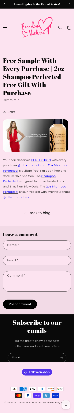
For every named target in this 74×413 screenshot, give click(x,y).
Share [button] (12, 112)
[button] (5, 27)
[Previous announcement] (4, 4)
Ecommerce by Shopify (56, 403)
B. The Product (23, 403)
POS (34, 403)
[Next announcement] (70, 4)
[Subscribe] (61, 357)
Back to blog (39, 213)
